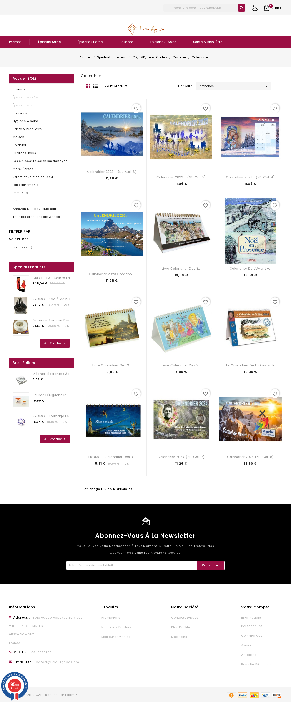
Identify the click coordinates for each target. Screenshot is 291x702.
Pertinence (233, 86)
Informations (22, 607)
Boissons (126, 42)
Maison (18, 137)
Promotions (110, 617)
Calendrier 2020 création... (111, 274)
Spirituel (19, 145)
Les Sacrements (26, 185)
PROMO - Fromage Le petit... (56, 416)
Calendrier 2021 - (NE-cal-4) (250, 177)
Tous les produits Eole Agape (36, 217)
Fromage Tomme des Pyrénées (59, 320)
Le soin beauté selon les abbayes (40, 161)
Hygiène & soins (163, 42)
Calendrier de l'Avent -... (251, 268)
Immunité (20, 193)
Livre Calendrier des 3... (181, 268)
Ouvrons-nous (24, 153)
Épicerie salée (49, 42)
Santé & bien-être (207, 42)
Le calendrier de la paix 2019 (250, 365)
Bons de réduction (256, 664)
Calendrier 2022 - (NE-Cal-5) (181, 177)
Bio (15, 201)
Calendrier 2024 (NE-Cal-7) (181, 457)
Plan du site (180, 627)
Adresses (249, 655)
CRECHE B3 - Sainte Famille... (56, 278)
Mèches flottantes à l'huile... (57, 373)
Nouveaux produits (116, 627)
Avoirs (246, 645)
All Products (55, 343)
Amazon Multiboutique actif (35, 209)
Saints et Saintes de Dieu (33, 177)
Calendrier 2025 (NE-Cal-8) (250, 457)
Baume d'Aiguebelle (49, 395)
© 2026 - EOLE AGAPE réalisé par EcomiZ (43, 695)
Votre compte (255, 607)
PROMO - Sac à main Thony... (57, 299)
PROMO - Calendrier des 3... (111, 457)
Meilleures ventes (116, 637)
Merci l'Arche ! (24, 169)
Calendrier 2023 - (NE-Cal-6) (112, 171)
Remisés (23, 247)
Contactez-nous (184, 617)
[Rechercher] (241, 8)
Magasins (179, 637)
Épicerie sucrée (90, 42)
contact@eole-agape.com (56, 662)
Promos (15, 42)
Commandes (252, 635)
